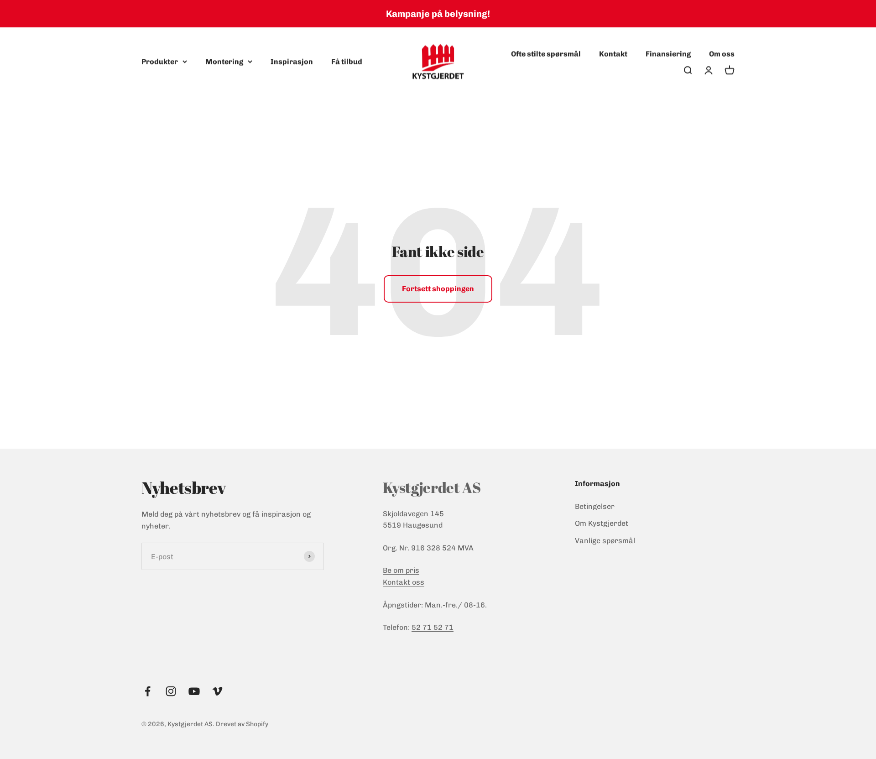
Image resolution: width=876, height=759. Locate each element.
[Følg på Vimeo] (217, 691)
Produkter (159, 61)
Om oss (722, 53)
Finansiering (668, 53)
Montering (224, 61)
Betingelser (595, 506)
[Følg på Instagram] (171, 691)
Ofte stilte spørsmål (546, 53)
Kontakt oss (403, 582)
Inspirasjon (292, 61)
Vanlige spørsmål (605, 540)
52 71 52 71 (433, 627)
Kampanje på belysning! (438, 13)
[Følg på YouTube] (194, 691)
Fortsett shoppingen (438, 288)
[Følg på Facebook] (147, 691)
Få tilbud (346, 61)
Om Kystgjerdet (601, 523)
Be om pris (401, 570)
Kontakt (613, 53)
